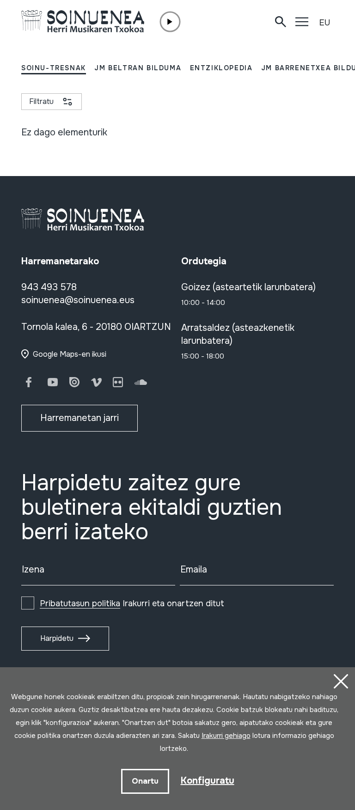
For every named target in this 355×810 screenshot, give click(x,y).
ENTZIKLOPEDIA (221, 68)
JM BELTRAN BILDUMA (137, 68)
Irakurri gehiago (226, 735)
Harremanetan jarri (79, 418)
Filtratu (41, 101)
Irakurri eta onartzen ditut (132, 603)
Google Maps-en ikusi (69, 354)
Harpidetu (56, 638)
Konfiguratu (207, 780)
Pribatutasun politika (80, 603)
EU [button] (324, 23)
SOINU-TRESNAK (53, 68)
